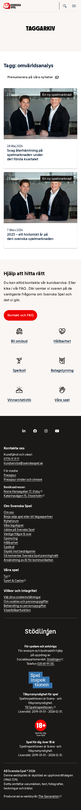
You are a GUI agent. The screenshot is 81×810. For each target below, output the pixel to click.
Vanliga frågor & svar (17, 534)
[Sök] (65, 5)
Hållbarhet (62, 341)
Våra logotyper (14, 525)
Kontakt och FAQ (20, 315)
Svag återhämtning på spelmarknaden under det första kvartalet (25, 154)
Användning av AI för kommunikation (28, 560)
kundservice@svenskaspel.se (23, 463)
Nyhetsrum (11, 521)
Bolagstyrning (62, 370)
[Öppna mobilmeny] (74, 5)
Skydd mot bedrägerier (20, 551)
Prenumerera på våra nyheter (30, 77)
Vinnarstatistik (19, 400)
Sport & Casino (13, 580)
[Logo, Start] (12, 6)
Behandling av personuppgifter (25, 606)
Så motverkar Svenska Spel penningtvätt (31, 555)
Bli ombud (19, 341)
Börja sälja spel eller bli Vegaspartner (28, 516)
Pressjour (10, 475)
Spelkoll (19, 370)
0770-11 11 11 (11, 459)
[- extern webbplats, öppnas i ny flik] (24, 431)
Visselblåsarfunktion (17, 610)
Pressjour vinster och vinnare (23, 479)
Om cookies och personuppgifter (26, 601)
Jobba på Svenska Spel (19, 529)
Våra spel (62, 400)
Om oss (9, 512)
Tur (6, 576)
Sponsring (10, 538)
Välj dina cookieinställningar (22, 597)
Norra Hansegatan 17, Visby (22, 491)
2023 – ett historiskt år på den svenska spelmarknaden (30, 236)
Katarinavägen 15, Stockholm (23, 496)
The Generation (48, 796)
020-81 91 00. (45, 664)
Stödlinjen (54, 659)
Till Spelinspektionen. (39, 707)
